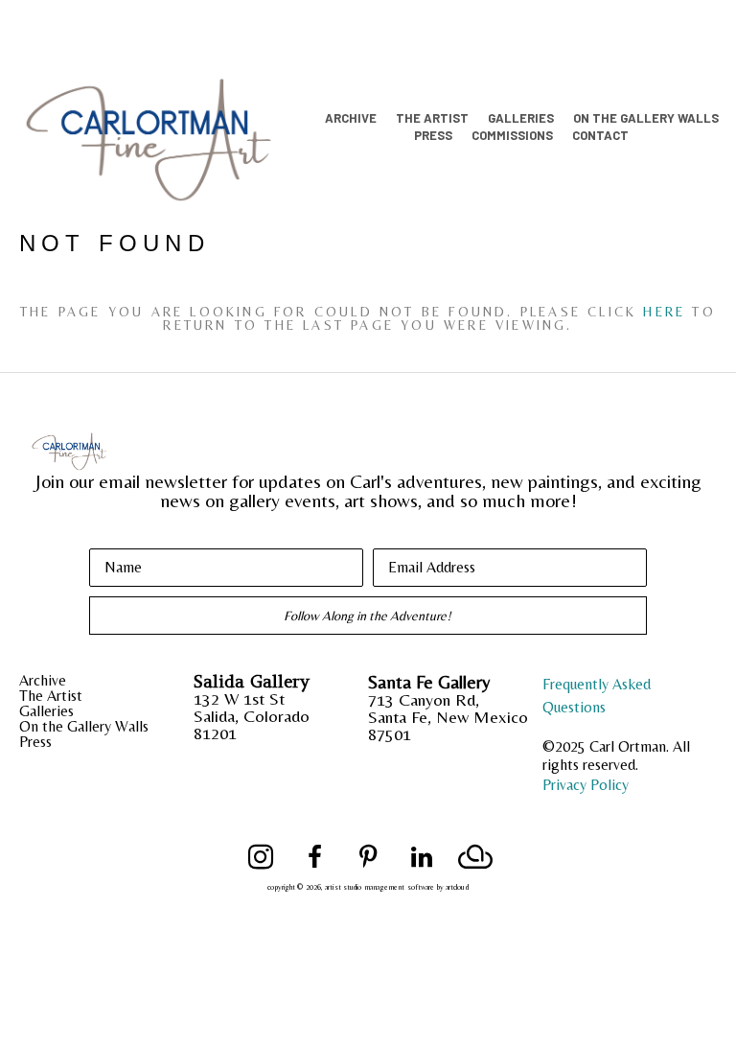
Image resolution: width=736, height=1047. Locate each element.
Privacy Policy (585, 785)
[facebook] (314, 857)
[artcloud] (475, 857)
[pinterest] (368, 857)
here (664, 311)
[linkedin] (421, 857)
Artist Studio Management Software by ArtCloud (397, 887)
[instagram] (260, 857)
